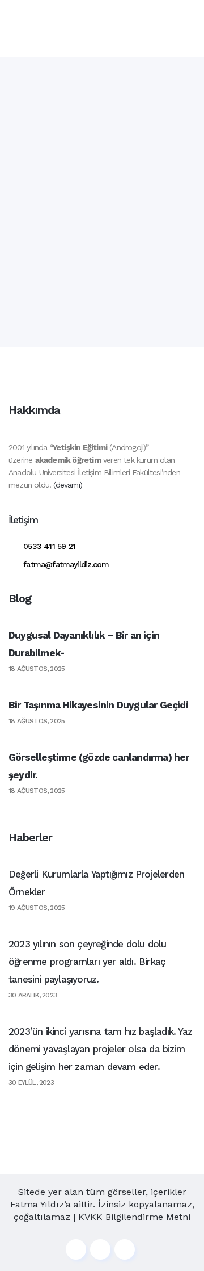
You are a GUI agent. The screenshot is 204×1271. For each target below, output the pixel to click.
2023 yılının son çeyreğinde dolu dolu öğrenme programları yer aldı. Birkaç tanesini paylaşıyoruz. (87, 961)
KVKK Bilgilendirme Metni (134, 1216)
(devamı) (67, 484)
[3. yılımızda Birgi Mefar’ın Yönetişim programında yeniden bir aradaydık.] (102, 151)
